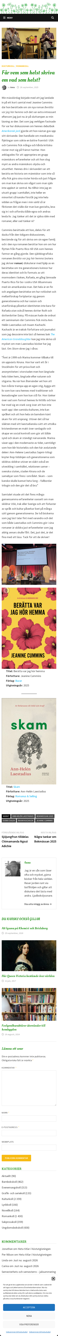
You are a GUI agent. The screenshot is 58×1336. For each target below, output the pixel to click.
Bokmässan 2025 (45, 816)
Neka (29, 1315)
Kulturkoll (8, 66)
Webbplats (8, 1141)
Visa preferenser (29, 1324)
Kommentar (9, 1067)
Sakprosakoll (9, 1222)
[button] (53, 1278)
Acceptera (29, 1307)
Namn (5, 1112)
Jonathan (7, 1249)
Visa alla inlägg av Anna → (38, 904)
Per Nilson (8, 1254)
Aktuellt (6, 1176)
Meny (10, 17)
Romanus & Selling (26, 796)
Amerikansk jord (11, 131)
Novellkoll (7, 1210)
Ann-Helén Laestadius (23, 816)
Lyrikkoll (6, 1204)
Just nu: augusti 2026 (25, 1260)
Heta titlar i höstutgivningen (34, 1249)
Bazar (18, 680)
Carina (5, 1266)
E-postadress (10, 1127)
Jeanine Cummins (44, 820)
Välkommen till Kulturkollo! (17, 1332)
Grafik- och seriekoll (13, 1193)
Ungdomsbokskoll (12, 1227)
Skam (16, 787)
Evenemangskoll (11, 1187)
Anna (12, 87)
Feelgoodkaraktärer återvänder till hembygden (23, 1028)
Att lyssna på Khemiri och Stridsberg (25, 928)
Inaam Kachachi (25, 820)
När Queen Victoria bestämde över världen (28, 976)
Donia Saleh (9, 820)
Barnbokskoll (9, 1181)
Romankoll (22, 66)
